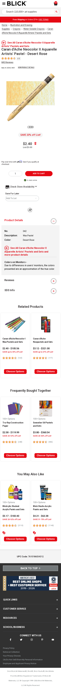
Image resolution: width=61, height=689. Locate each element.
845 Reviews (7, 62)
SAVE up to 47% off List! (43, 352)
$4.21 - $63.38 (40, 516)
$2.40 (27, 144)
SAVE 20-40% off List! (42, 436)
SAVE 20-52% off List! (12, 519)
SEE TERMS (43, 20)
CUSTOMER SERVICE (14, 608)
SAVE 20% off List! (30, 134)
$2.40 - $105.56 (11, 348)
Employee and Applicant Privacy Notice (19, 663)
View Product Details (26, 67)
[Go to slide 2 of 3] (30, 127)
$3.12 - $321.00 (41, 348)
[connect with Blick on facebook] (10, 641)
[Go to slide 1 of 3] (28, 127)
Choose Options (15, 371)
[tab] (30, 220)
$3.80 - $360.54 (41, 432)
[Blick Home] (17, 3)
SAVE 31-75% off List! (42, 519)
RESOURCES (10, 618)
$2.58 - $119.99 (11, 432)
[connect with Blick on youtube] (53, 641)
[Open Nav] (3, 4)
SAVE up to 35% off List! (13, 352)
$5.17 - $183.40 (11, 516)
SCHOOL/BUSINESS (14, 627)
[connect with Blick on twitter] (21, 641)
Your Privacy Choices (12, 656)
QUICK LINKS (10, 599)
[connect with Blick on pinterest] (42, 641)
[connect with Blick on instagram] (32, 641)
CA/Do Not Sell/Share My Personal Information (23, 660)
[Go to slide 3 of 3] (33, 127)
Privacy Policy (8, 648)
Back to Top (29, 568)
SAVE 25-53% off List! (12, 436)
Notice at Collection (11, 652)
